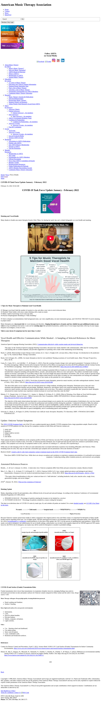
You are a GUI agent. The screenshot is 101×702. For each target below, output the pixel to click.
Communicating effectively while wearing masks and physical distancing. (60, 344)
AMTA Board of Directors (17, 72)
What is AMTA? (14, 74)
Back (2, 672)
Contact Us (17, 692)
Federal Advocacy (14, 111)
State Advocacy (13, 114)
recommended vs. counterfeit (17, 521)
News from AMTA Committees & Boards (22, 161)
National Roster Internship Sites (18, 86)
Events (7, 129)
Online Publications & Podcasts (18, 166)
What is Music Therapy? (16, 68)
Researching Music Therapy (17, 100)
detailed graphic (79, 503)
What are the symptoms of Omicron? (29, 482)
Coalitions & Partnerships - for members (25, 122)
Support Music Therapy (16, 77)
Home (7, 9)
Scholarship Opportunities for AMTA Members (23, 91)
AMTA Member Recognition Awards (20, 168)
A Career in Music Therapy (17, 82)
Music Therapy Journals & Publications (21, 97)
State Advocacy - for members (22, 116)
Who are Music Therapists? (17, 70)
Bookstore (8, 139)
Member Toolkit (14, 162)
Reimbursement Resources (17, 164)
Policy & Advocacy (9, 106)
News (6, 13)
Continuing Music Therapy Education (20, 93)
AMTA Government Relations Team (20, 118)
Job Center (12, 155)
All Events (12, 130)
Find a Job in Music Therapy (18, 88)
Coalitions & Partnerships (17, 120)
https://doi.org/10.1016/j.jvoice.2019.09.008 (39, 382)
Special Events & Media (16, 136)
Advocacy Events (14, 123)
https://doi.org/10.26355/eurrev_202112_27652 (79, 473)
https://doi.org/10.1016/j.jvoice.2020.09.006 (18, 398)
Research (7, 95)
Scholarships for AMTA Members (19, 157)
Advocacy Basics (14, 109)
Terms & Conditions (7, 692)
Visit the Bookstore (15, 148)
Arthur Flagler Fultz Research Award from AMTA (24, 104)
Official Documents (15, 159)
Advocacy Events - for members (23, 125)
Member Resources (8, 151)
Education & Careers (8, 80)
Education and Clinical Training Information (22, 84)
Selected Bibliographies (16, 98)
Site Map (3, 691)
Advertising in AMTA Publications (19, 141)
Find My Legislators (15, 127)
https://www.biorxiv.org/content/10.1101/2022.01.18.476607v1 (24, 655)
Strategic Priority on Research (18, 102)
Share (2, 178)
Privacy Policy (10, 691)
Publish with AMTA (15, 143)
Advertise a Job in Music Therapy (19, 90)
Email (6, 176)
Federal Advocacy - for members (23, 113)
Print (2, 176)
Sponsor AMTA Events (16, 138)
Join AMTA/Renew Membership (19, 145)
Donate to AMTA (14, 146)
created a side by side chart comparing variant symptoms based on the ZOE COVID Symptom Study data (44, 452)
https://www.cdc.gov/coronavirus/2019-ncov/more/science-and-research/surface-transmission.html (44, 648)
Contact (7, 11)
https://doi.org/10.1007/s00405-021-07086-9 (74, 366)
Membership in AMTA (16, 75)
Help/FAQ (8, 15)
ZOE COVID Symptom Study (13, 424)
